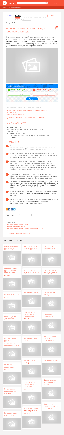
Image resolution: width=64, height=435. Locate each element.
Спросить (53, 15)
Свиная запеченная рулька (16, 226)
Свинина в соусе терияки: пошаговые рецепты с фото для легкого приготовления (27, 111)
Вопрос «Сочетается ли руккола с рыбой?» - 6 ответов (26, 118)
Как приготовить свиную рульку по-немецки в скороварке (31, 385)
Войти (54, 3)
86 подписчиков (26, 20)
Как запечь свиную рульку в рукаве (11, 247)
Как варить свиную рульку (11, 295)
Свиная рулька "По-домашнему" (11, 317)
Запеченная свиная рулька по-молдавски (51, 406)
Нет (28, 215)
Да (20, 215)
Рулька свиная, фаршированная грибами (10, 391)
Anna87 (18, 15)
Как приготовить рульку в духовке (50, 271)
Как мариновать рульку (50, 293)
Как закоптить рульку (29, 361)
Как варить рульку (51, 360)
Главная (4, 7)
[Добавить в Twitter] (14, 209)
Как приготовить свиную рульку (17, 224)
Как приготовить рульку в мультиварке (50, 338)
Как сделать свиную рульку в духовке (50, 248)
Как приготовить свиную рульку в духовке (30, 248)
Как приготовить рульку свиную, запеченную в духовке (10, 271)
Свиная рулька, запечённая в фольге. (50, 382)
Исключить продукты (44, 90)
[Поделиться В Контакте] (9, 209)
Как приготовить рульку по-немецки (31, 271)
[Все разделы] (60, 3)
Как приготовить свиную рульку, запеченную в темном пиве (30, 315)
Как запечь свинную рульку (15, 115)
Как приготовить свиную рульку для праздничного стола (25, 228)
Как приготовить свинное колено (10, 414)
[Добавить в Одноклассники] (7, 209)
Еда (9, 7)
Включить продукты (18, 90)
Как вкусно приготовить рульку (9, 367)
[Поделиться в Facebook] (12, 209)
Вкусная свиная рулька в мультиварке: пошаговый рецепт (11, 341)
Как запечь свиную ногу (31, 339)
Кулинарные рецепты (16, 7)
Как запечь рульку (31, 292)
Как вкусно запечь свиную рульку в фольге (31, 410)
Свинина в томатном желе (50, 315)
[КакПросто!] (8, 3)
